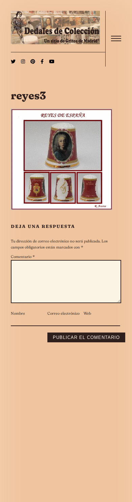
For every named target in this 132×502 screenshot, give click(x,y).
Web (87, 313)
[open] (116, 38)
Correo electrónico (63, 313)
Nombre (18, 313)
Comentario (23, 256)
